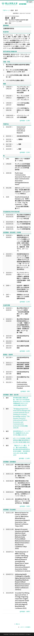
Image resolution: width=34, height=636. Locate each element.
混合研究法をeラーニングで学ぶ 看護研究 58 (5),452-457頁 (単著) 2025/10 (21, 433)
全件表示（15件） (25, 152)
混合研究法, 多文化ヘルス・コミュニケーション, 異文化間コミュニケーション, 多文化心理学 (16, 56)
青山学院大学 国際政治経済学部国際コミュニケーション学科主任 (24, 216)
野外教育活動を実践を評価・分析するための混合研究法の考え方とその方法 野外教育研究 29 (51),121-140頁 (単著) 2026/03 (21, 401)
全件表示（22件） (25, 351)
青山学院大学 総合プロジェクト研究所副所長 (24, 223)
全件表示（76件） (25, 506)
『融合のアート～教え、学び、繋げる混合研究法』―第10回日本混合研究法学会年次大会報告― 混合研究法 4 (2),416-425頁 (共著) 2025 (21, 450)
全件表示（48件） (25, 611)
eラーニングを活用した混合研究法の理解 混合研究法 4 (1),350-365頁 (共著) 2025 (21, 440)
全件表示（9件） (25, 391)
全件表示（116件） (25, 458)
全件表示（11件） (25, 302)
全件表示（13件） (25, 121)
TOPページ (6, 10)
